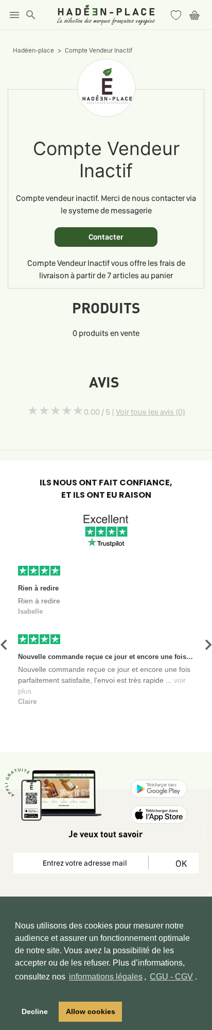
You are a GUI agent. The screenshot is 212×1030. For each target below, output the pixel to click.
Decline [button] (35, 1011)
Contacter (106, 237)
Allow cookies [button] (90, 1011)
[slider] (55, 410)
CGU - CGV (171, 976)
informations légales (106, 976)
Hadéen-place (33, 50)
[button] (3, 645)
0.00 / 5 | (134, 412)
